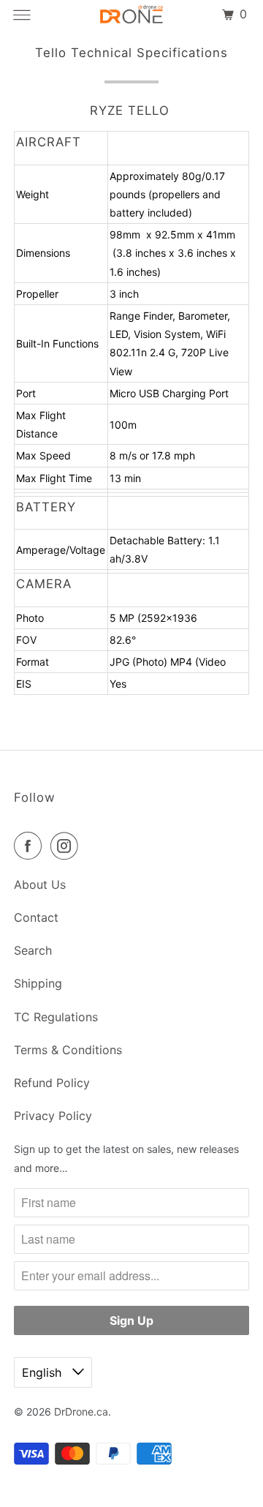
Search (33, 950)
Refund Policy (52, 1082)
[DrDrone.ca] (131, 14)
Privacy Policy (53, 1115)
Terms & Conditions (68, 1049)
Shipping (38, 983)
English (43, 1372)
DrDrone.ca (81, 1411)
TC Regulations (56, 1017)
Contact (36, 917)
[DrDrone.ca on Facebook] (30, 846)
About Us (40, 884)
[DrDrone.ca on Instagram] (67, 846)
